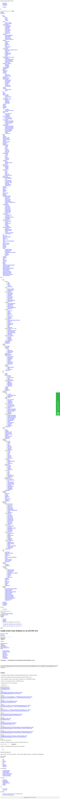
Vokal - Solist (7, 197)
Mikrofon (4, 34)
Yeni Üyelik (5, 788)
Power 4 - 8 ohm (8, 22)
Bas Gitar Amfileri (8, 122)
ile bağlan (2, 615)
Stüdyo (4, 69)
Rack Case (5, 259)
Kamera (6, 222)
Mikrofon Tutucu (8, 230)
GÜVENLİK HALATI (4, 689)
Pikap (6, 97)
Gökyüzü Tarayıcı (6, 243)
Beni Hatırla (4, 613)
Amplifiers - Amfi (6, 137)
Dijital (6, 19)
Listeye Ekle (2, 647)
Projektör (4, 246)
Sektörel (4, 263)
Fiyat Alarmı (2, 635)
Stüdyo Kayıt (7, 37)
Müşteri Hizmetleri (6, 782)
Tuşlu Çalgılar (5, 111)
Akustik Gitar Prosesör (9, 128)
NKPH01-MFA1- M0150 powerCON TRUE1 (12, 693)
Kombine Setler (8, 210)
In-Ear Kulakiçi (8, 29)
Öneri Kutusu (5, 658)
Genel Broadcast (8, 221)
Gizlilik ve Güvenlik (6, 774)
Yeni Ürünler (5, 780)
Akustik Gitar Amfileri (9, 121)
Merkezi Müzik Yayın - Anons (8, 57)
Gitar (4, 108)
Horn (6, 173)
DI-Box (6, 132)
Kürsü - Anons (8, 199)
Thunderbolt (7, 74)
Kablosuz (7, 166)
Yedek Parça (10, 487)
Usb (6, 73)
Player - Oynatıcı (6, 138)
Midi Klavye (5, 76)
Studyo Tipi (7, 28)
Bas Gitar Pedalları (8, 129)
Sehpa (4, 248)
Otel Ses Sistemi (6, 270)
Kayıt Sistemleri (8, 80)
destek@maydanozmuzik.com (8, 794)
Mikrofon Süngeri (8, 229)
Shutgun (6, 224)
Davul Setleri (7, 200)
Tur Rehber (7, 66)
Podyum (4, 261)
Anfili (6, 18)
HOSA (1, 627)
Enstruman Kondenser (9, 216)
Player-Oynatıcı (6, 94)
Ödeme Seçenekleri (6, 651)
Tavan (6, 170)
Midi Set (6, 99)
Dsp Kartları (7, 82)
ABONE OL (14, 744)
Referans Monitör (6, 77)
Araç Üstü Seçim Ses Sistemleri (9, 264)
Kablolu (6, 167)
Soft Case (4, 260)
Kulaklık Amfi (7, 52)
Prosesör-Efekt (5, 124)
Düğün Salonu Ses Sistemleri (8, 268)
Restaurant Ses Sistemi (7, 272)
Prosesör (6, 84)
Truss (4, 258)
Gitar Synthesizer (11, 422)
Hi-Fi (6, 45)
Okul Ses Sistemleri (6, 269)
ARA (13, 11)
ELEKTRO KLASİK (9, 110)
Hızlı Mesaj (5, 656)
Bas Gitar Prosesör (8, 130)
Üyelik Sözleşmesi (6, 771)
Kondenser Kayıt (8, 214)
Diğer (6, 56)
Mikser (4, 16)
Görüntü (4, 245)
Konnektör (5, 257)
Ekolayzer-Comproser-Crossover (11, 49)
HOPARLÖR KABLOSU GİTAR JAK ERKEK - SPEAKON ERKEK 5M (17, 732)
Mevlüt (6, 161)
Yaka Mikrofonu (8, 201)
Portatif (6, 163)
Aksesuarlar (7, 62)
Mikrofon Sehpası (8, 249)
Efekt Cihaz (7, 50)
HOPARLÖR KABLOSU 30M (9, 723)
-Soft (25, 797)
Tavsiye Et (7, 647)
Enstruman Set (8, 209)
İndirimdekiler (5, 781)
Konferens (7, 64)
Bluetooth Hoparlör (8, 162)
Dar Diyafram (7, 218)
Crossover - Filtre (8, 182)
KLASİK (7, 109)
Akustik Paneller (8, 89)
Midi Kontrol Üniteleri (7, 98)
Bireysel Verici (8, 211)
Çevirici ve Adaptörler (9, 232)
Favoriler (4, 6)
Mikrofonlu (7, 44)
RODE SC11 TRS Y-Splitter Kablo (9, 702)
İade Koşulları (5, 654)
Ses (3, 15)
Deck (6, 17)
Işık (3, 234)
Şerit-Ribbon (7, 217)
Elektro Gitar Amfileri (9, 120)
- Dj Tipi (6, 20)
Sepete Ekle (3, 638)
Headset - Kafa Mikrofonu (10, 202)
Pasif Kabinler (7, 26)
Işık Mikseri (5, 235)
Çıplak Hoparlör (8, 180)
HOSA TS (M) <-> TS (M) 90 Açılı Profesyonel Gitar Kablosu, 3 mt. (16, 710)
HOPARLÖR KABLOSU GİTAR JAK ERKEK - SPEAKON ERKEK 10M (17, 728)
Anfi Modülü (10, 488)
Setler (4, 92)
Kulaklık (4, 40)
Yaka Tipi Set (7, 206)
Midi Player (7, 101)
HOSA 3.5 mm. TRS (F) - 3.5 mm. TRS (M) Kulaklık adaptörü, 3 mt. (16, 706)
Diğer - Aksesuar (6, 244)
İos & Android (7, 46)
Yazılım (4, 87)
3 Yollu (6, 146)
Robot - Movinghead (7, 236)
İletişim (4, 784)
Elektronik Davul (8, 117)
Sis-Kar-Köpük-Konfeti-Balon (8, 240)
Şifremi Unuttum (10, 613)
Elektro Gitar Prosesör (9, 127)
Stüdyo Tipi (7, 41)
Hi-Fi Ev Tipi (5, 176)
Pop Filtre (7, 228)
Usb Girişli (7, 215)
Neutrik (1, 693)
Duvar (6, 171)
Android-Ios (7, 226)
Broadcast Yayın (8, 38)
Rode (1, 697)
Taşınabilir (7, 27)
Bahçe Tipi (7, 174)
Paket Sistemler (5, 67)
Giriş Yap (2, 614)
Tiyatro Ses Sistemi (6, 275)
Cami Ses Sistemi (6, 267)
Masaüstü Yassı (8, 223)
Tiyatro (6, 203)
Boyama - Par (5, 238)
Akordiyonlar (7, 115)
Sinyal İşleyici (5, 48)
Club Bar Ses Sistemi (7, 271)
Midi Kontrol (7, 81)
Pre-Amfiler (10, 423)
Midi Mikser (7, 100)
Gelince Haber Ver (3, 643)
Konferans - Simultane (7, 63)
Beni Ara (4, 655)
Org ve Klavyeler (8, 113)
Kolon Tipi (7, 151)
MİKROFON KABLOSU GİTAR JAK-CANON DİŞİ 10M (14, 736)
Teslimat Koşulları (6, 770)
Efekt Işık (4, 237)
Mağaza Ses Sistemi (9, 589)
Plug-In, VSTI (7, 86)
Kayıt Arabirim (5, 79)
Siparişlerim (5, 3)
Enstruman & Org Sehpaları (10, 252)
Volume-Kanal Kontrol (9, 59)
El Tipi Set (7, 205)
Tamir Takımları (8, 184)
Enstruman (5, 107)
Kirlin (1, 723)
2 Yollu (6, 145)
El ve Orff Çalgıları (8, 118)
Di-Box (6, 51)
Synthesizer (7, 114)
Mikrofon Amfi (8, 53)
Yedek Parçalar (8, 233)
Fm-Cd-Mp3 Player (8, 60)
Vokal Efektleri (8, 131)
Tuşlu (4, 112)
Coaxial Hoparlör (8, 181)
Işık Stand (7, 254)
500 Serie (7, 83)
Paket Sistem (5, 70)
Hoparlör (4, 136)
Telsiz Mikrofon (8, 36)
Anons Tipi (7, 30)
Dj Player (7, 95)
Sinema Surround (8, 175)
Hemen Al (2, 639)
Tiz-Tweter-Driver (8, 178)
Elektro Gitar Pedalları (9, 126)
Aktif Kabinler (8, 25)
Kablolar (4, 140)
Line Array (7, 150)
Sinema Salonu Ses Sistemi (8, 274)
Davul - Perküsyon (6, 116)
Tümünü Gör (7, 33)
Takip (4, 241)
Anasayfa (4, 2)
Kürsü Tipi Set (8, 208)
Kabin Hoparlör (6, 24)
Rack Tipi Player (8, 96)
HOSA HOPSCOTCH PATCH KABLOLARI (12, 715)
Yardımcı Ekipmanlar (9, 61)
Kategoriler (5, 5)
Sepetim (4, 783)
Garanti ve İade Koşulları (7, 773)
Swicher (6, 54)
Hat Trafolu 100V (8, 23)
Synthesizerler (7, 85)
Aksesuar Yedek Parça (9, 39)
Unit (6, 179)
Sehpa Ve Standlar (6, 141)
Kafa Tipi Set (7, 207)
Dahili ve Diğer (8, 75)
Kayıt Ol (6, 614)
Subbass (6, 157)
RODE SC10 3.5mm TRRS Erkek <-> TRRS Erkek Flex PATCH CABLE (17, 697)
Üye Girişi (5, 609)
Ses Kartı (4, 72)
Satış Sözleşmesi (6, 772)
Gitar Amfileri (5, 119)
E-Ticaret (27, 797)
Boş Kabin (7, 183)
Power (4, 21)
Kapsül (6, 231)
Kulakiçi (6, 43)
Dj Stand (6, 253)
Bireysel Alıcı (10, 521)
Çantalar (4, 104)
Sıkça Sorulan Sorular (7, 775)
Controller (5, 71)
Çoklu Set (7, 152)
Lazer (4, 239)
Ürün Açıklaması (6, 650)
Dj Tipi (6, 42)
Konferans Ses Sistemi (7, 273)
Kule (6, 147)
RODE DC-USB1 (6, 719)
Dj (3, 91)
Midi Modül (7, 103)
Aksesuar (7, 47)
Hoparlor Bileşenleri (6, 177)
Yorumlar (4, 652)
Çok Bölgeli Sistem (6, 139)
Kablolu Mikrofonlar (9, 35)
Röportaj (6, 225)
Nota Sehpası (7, 251)
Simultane (7, 65)
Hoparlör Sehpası (8, 250)
